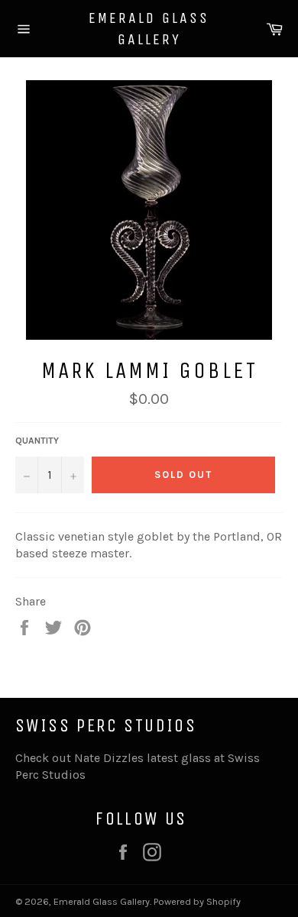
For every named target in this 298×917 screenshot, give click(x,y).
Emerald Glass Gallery (149, 28)
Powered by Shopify (197, 901)
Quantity (37, 440)
